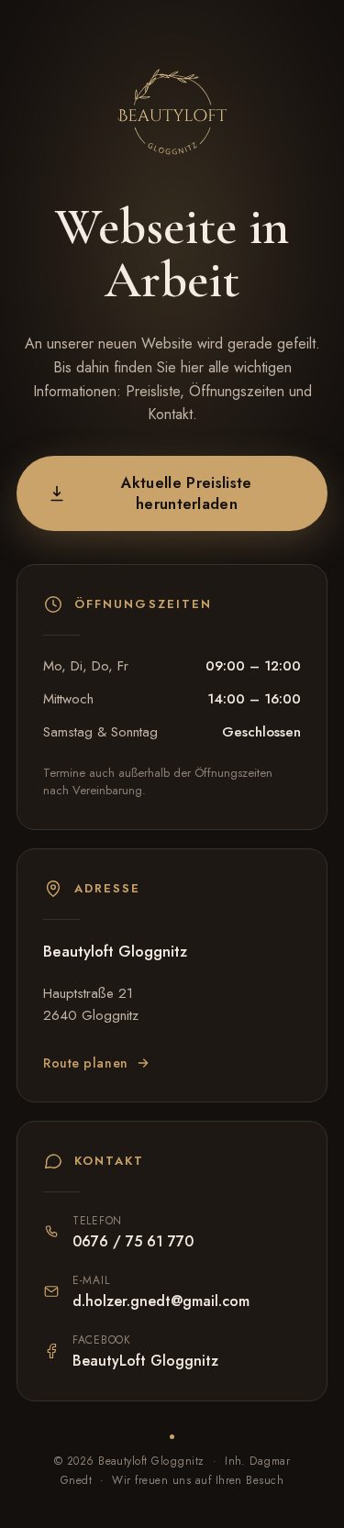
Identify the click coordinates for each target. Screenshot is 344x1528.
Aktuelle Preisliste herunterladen (186, 493)
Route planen (85, 1063)
